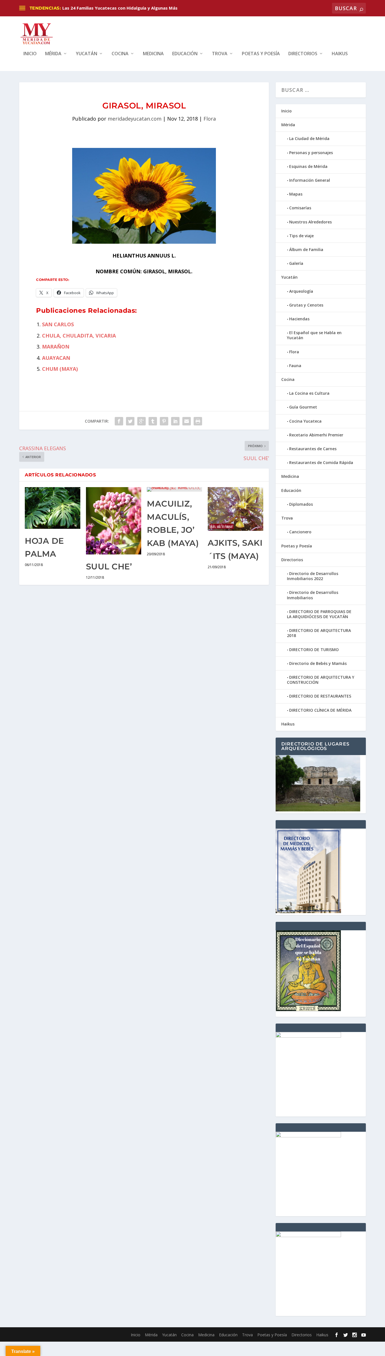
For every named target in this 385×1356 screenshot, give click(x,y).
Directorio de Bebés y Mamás (318, 663)
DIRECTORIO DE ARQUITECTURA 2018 (319, 633)
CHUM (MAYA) (60, 368)
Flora (209, 118)
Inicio (30, 54)
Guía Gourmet (303, 407)
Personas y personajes (311, 152)
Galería (296, 263)
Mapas (295, 194)
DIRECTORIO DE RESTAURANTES (320, 696)
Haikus (340, 54)
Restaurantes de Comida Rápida (321, 462)
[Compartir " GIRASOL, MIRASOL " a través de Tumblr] (152, 421)
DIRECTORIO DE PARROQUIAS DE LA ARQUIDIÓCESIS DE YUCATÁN (319, 614)
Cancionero (300, 531)
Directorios (302, 54)
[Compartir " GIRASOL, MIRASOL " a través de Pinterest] (164, 421)
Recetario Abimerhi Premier (316, 435)
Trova (219, 54)
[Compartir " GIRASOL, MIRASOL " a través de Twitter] (130, 421)
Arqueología (301, 291)
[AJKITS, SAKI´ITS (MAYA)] (235, 509)
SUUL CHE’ (109, 566)
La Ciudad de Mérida (309, 138)
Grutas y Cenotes (306, 305)
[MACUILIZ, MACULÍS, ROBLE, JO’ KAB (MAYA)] (174, 489)
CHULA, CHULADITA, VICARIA (79, 335)
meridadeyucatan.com (134, 118)
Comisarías (300, 207)
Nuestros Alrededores (310, 222)
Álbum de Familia (306, 249)
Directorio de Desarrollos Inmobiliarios (312, 595)
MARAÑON (55, 346)
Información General (309, 180)
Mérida (53, 54)
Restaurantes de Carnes (313, 448)
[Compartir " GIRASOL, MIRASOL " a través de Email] (186, 421)
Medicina (153, 54)
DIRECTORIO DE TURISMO (314, 649)
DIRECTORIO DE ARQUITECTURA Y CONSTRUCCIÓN (320, 679)
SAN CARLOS (58, 324)
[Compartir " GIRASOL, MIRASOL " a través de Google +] (141, 421)
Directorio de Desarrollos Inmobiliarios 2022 (312, 576)
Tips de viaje (301, 235)
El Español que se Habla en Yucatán (314, 335)
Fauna (295, 365)
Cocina (120, 54)
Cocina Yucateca (305, 421)
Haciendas (299, 318)
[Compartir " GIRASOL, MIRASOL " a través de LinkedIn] (175, 421)
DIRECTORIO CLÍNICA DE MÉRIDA (320, 710)
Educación (185, 54)
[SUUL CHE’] (113, 520)
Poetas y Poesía (261, 54)
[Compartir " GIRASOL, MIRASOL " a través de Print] (197, 421)
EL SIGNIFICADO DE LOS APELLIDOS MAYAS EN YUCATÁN (121, 8)
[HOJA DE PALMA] (52, 508)
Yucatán (86, 54)
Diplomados (301, 504)
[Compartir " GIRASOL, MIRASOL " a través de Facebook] (119, 421)
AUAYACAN (56, 357)
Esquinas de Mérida (308, 166)
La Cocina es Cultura (309, 393)
